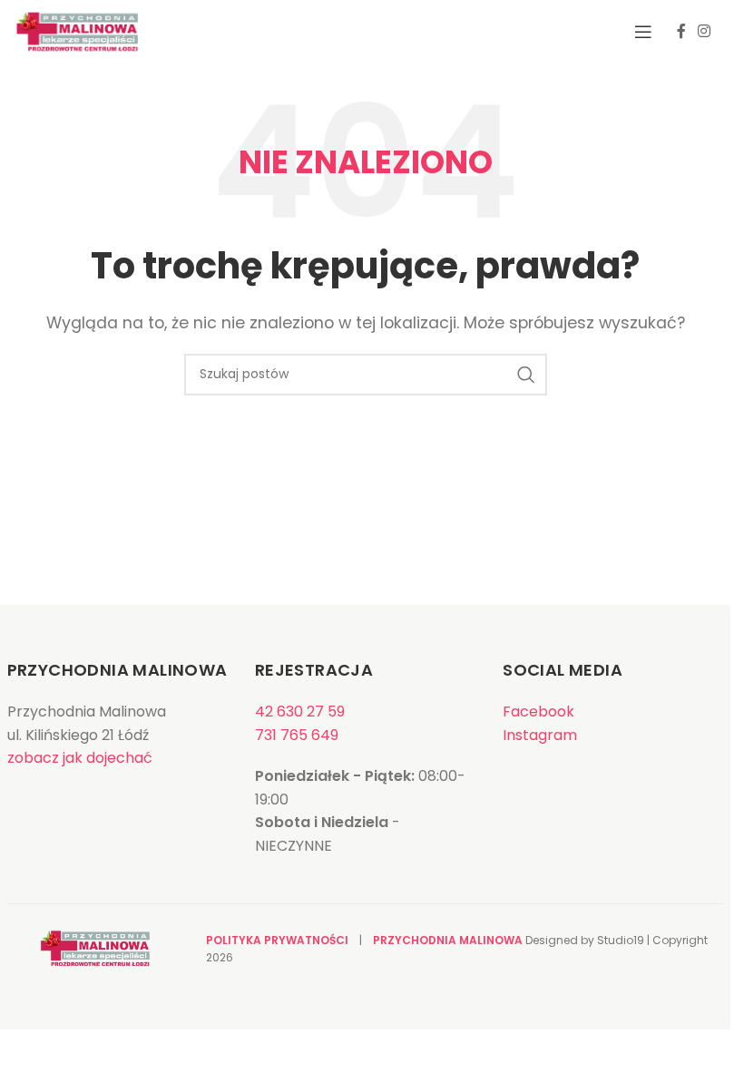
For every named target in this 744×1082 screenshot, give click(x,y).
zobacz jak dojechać (79, 757)
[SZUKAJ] (526, 374)
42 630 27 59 (300, 711)
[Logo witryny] (77, 30)
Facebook (538, 711)
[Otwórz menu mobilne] (643, 32)
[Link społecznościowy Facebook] (681, 31)
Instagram (540, 735)
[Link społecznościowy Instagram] (704, 31)
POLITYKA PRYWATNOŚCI (277, 940)
